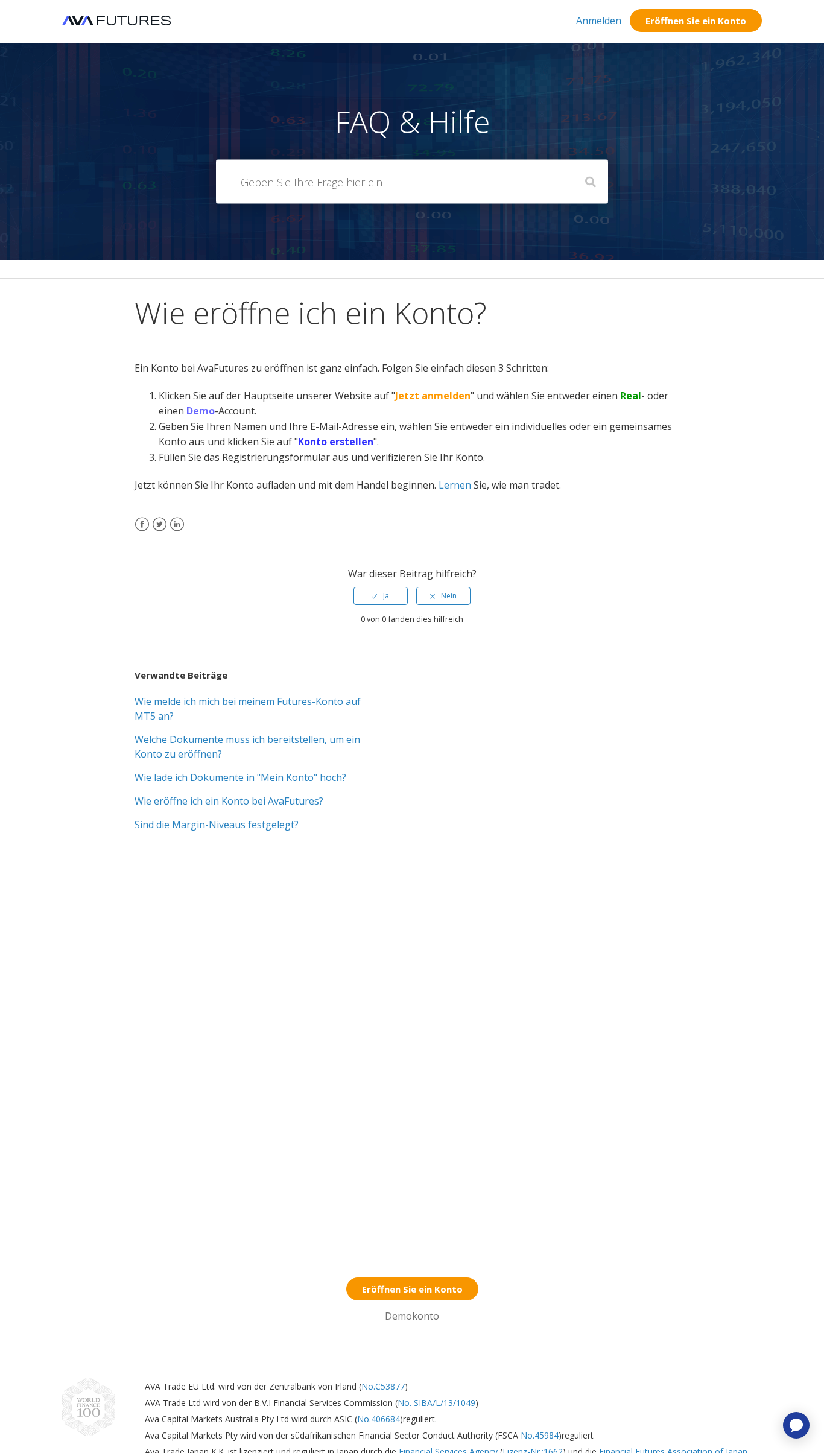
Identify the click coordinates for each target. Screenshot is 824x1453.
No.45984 (540, 1435)
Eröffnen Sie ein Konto (695, 20)
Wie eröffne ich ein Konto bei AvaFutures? (229, 801)
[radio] (380, 596)
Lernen (455, 485)
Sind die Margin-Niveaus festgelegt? (217, 824)
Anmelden (598, 20)
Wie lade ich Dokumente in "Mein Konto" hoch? (240, 777)
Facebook (142, 531)
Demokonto (412, 1316)
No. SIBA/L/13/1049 (436, 1402)
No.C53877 (383, 1386)
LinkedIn (177, 531)
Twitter (159, 531)
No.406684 (378, 1419)
